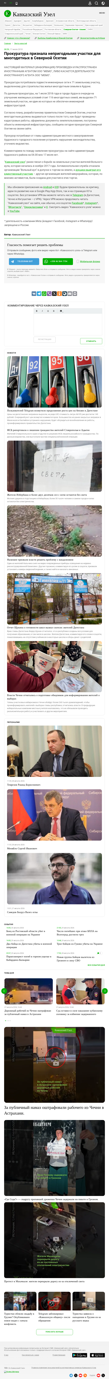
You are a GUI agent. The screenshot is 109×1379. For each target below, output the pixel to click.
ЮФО (65, 34)
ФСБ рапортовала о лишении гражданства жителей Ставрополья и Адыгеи (48, 430)
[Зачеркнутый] (53, 310)
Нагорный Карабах (12, 29)
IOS (56, 187)
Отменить (91, 341)
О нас (6, 1355)
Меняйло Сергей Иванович (22, 848)
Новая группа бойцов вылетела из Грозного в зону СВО (75, 958)
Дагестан (16, 25)
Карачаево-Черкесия (74, 25)
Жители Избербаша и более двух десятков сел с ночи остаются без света (47, 494)
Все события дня (96, 965)
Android (47, 187)
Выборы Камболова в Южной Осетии (55, 38)
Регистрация (44, 339)
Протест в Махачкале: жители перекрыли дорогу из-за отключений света (44, 1281)
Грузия (7, 25)
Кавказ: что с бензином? (18, 38)
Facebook (77, 203)
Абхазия (8, 21)
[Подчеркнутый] (48, 310)
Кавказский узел (15, 161)
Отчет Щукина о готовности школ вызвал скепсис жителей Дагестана (45, 627)
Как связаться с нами (30, 1355)
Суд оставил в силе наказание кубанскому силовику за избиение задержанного (79, 1012)
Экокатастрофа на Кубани (92, 38)
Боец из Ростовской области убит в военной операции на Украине (25, 932)
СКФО (90, 29)
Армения (50, 21)
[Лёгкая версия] (16, 3)
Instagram (91, 203)
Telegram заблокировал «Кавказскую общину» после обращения (54, 1317)
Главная (7, 43)
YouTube (15, 211)
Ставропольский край (14, 34)
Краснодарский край (94, 25)
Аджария (17, 21)
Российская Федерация (32, 29)
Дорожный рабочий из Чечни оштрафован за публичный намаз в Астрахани (27, 1012)
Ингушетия (27, 25)
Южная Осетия (39, 34)
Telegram (77, 195)
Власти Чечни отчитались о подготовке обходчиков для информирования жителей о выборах (53, 696)
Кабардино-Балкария (43, 25)
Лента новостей (20, 43)
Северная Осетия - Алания (74, 29)
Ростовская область (53, 29)
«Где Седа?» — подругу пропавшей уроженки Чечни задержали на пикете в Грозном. (51, 1199)
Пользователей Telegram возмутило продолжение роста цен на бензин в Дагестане (52, 410)
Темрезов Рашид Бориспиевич (23, 784)
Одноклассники (33, 207)
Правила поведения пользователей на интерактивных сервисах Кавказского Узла (63, 1368)
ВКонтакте (15, 207)
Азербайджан (38, 21)
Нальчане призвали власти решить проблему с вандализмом (40, 559)
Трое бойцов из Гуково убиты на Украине (80, 943)
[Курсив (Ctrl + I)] (42, 310)
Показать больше (55, 1332)
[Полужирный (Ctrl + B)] (36, 310)
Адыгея (27, 21)
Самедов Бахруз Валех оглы (22, 912)
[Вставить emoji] (61, 310)
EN (11, 3)
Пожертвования (59, 1355)
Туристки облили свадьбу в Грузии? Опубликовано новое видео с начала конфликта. (19, 1319)
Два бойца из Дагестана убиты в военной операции (29, 945)
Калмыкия (58, 25)
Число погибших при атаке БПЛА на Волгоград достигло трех (77, 932)
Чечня (28, 34)
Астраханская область (65, 21)
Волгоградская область (86, 21)
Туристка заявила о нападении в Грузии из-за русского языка (87, 1317)
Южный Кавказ (54, 34)
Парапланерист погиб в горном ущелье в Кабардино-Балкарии (28, 958)
